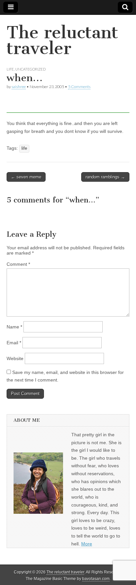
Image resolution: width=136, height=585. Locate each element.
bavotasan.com (96, 578)
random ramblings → (105, 176)
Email (14, 342)
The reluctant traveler (62, 40)
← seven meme (26, 176)
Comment (18, 264)
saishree (19, 86)
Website (15, 358)
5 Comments (79, 86)
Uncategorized (30, 69)
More (86, 543)
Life (10, 69)
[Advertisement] (71, 104)
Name (14, 326)
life (24, 148)
